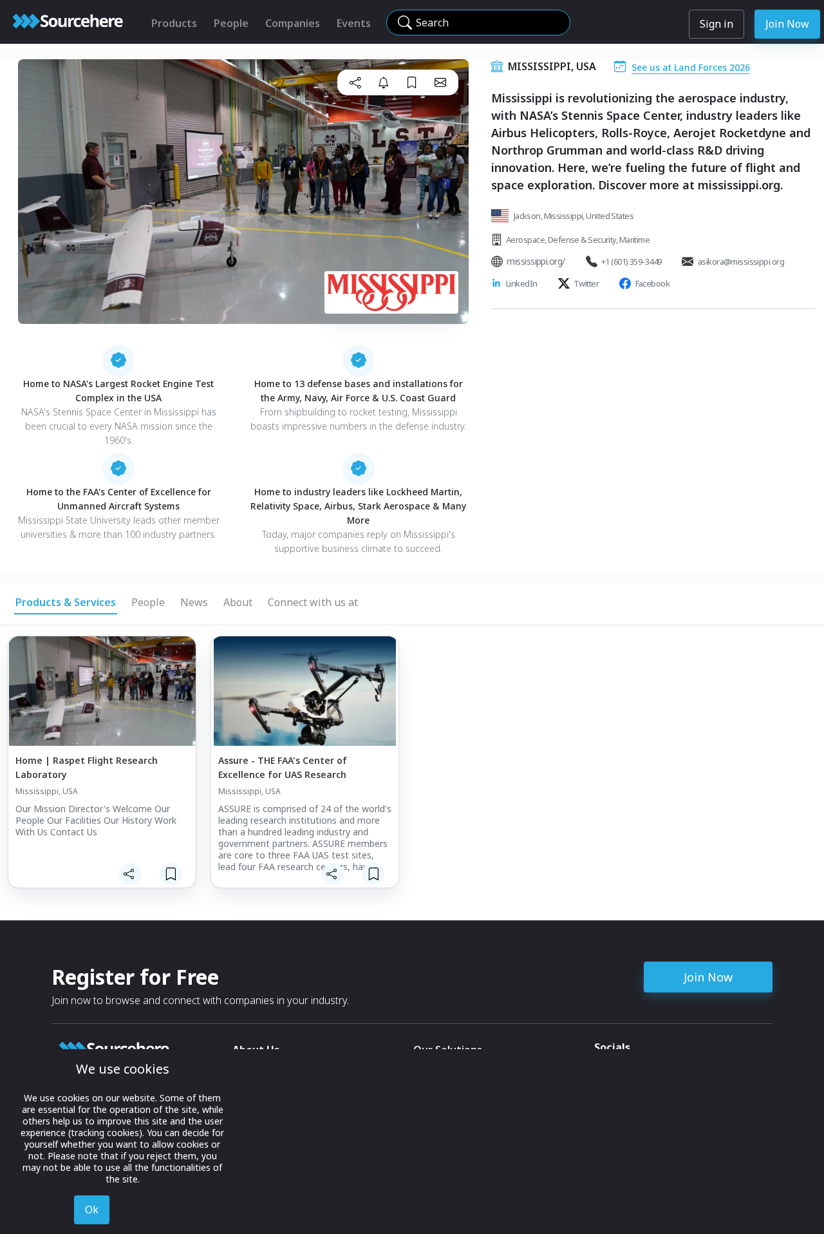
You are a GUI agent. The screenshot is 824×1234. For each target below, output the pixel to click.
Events (354, 23)
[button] (355, 82)
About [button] (237, 602)
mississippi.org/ (536, 261)
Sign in (716, 24)
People (231, 23)
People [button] (148, 602)
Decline (141, 1209)
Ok (91, 1209)
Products (174, 23)
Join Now (787, 24)
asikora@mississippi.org (741, 261)
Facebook (652, 283)
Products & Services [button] (65, 602)
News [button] (194, 602)
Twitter (586, 283)
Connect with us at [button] (313, 602)
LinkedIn (522, 283)
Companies (292, 23)
